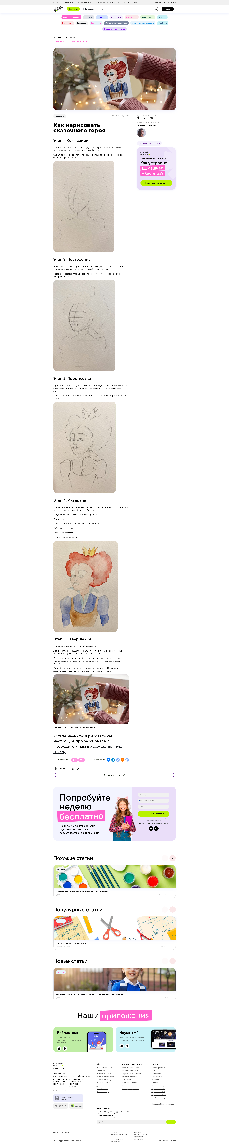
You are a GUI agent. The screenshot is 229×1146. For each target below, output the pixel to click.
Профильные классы (129, 1077)
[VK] (108, 760)
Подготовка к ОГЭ (158, 1092)
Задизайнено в (164, 1140)
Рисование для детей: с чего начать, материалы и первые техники (82, 892)
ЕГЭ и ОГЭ (102, 17)
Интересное (131, 17)
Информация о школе (104, 1068)
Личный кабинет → (106, 1115)
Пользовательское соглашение (118, 1141)
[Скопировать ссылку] (127, 760)
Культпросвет (148, 17)
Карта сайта (138, 1139)
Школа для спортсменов (130, 1089)
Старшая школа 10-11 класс (131, 1074)
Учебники (163, 23)
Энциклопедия (156, 1077)
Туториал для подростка (116, 23)
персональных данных (154, 820)
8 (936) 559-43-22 (59, 1071)
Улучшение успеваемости (143, 23)
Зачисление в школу (104, 1080)
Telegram (170, 2)
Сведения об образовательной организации (140, 1135)
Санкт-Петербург (62, 1090)
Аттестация (101, 1071)
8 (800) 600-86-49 (160, 2)
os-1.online (72, 1086)
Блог (153, 1071)
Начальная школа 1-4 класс (131, 1068)
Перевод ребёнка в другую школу (163, 1104)
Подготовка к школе (104, 1074)
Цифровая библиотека (95, 9)
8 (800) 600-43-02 (59, 1069)
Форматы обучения (103, 1083)
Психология (67, 23)
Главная (57, 37)
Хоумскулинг (126, 1080)
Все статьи (73, 9)
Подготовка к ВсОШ (158, 1095)
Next (172, 858)
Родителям (96, 23)
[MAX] (118, 760)
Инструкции (116, 17)
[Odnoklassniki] (122, 760)
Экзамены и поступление (114, 29)
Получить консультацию (156, 183)
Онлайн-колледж (103, 1092)
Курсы (153, 1101)
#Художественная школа (149, 143)
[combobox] (140, 800)
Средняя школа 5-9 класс (131, 1071)
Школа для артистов (129, 1083)
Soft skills (89, 17)
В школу (167, 9)
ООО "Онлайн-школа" (61, 1076)
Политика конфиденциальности (119, 1133)
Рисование (81, 23)
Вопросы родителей (158, 1068)
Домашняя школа (103, 1086)
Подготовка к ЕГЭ (158, 1089)
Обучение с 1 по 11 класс (105, 1077)
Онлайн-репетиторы (158, 1098)
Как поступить (156, 1074)
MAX (174, 2)
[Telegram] (113, 760)
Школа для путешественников (132, 1086)
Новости (162, 17)
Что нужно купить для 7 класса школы (71, 943)
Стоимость (155, 1080)
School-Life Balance (71, 17)
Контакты (154, 1083)
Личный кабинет (102, 1089)
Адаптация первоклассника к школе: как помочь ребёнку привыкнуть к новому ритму (89, 994)
